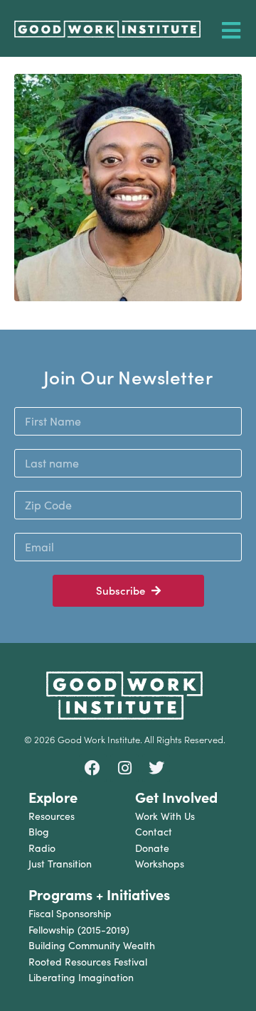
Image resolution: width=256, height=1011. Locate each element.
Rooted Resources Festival (87, 961)
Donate (152, 848)
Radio (41, 848)
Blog (38, 831)
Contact (153, 831)
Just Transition (60, 863)
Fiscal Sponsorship (70, 913)
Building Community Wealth (91, 945)
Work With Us (165, 816)
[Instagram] (124, 768)
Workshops (159, 863)
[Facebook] (93, 768)
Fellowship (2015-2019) (78, 929)
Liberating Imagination (81, 977)
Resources (51, 816)
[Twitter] (156, 768)
